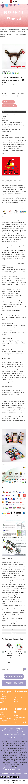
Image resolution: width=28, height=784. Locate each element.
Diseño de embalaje (20, 691)
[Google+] (5, 777)
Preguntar (9, 102)
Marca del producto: (4, 85)
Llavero (2, 716)
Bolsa (16, 695)
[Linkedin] (8, 777)
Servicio (3, 698)
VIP (1, 703)
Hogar (2, 694)
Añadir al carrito (9, 106)
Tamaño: (4, 89)
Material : (4, 93)
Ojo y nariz (3, 714)
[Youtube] (17, 777)
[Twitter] (11, 777)
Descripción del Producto (10, 111)
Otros (16, 701)
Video (16, 720)
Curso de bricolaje (20, 722)
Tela (1, 712)
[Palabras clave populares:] (25, 669)
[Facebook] (1, 777)
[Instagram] (14, 777)
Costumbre (17, 715)
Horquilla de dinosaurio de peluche (9, 653)
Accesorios (4, 709)
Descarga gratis (19, 717)
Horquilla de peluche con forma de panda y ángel (18, 655)
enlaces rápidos (5, 692)
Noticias (3, 696)
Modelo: (4, 82)
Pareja (2, 701)
